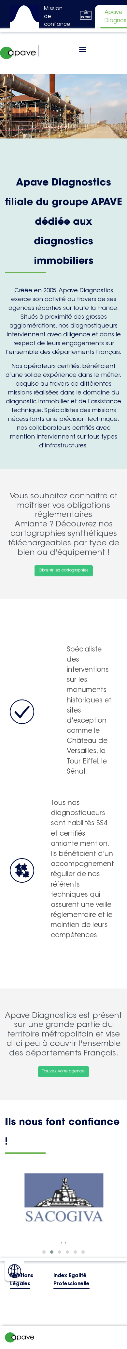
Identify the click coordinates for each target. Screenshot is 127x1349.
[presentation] (61, 1243)
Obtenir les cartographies (64, 570)
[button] (44, 1252)
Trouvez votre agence (63, 1071)
